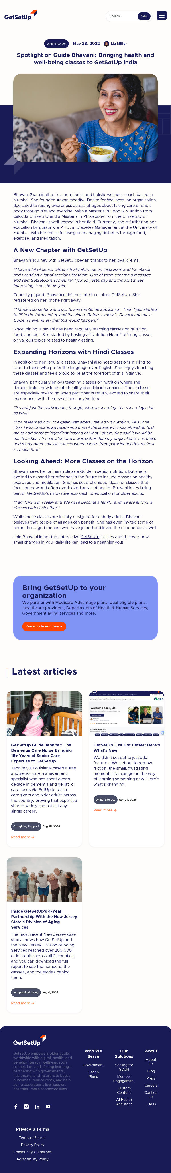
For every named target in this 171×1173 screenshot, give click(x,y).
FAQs (151, 1104)
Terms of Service (32, 1138)
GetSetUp (90, 537)
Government (93, 1065)
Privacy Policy (32, 1145)
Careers (151, 1085)
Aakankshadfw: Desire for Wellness (90, 200)
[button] (162, 15)
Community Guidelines (32, 1152)
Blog (151, 1071)
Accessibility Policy (32, 1159)
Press (151, 1078)
